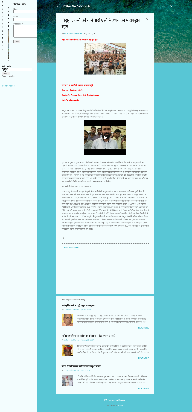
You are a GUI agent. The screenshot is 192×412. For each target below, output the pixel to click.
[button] (147, 19)
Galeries (120, 405)
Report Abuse (8, 86)
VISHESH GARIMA (76, 6)
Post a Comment (71, 247)
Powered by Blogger (116, 400)
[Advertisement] (164, 52)
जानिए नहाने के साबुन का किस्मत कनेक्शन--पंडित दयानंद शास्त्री (88, 335)
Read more (143, 328)
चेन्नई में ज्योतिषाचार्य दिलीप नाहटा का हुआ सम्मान (81, 366)
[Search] (171, 7)
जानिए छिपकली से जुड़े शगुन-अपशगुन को (78, 305)
